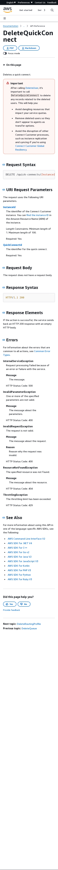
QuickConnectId (12, 244)
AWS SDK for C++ (17, 547)
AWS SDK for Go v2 (18, 552)
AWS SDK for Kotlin (19, 565)
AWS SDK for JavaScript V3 (23, 561)
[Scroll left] (17, 10)
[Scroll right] (44, 10)
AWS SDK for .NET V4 (20, 543)
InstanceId (9, 207)
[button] (12, 64)
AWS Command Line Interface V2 (26, 538)
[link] (37, 26)
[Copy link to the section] (4, 164)
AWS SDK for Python (19, 574)
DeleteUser (32, 87)
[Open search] (52, 10)
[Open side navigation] (4, 18)
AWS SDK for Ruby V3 (20, 579)
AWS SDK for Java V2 (20, 556)
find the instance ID (37, 215)
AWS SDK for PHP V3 (19, 570)
